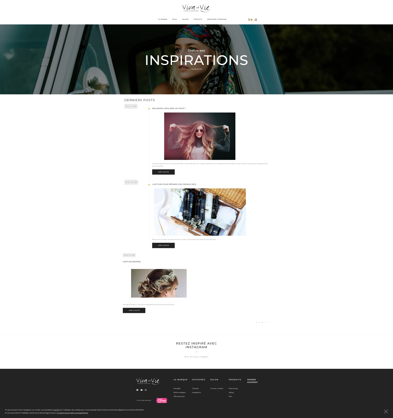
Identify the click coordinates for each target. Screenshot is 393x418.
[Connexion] (256, 19)
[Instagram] (145, 390)
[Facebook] (137, 390)
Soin (230, 396)
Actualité (176, 388)
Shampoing (233, 388)
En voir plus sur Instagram (197, 357)
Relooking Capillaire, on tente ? (169, 108)
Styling (231, 392)
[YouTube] (141, 390)
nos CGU (56, 410)
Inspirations (196, 392)
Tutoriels (195, 388)
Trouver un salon (216, 388)
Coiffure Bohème (132, 262)
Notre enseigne (179, 392)
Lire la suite (163, 172)
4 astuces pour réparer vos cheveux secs (174, 184)
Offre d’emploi (179, 396)
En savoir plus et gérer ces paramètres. (72, 413)
